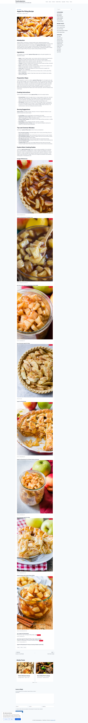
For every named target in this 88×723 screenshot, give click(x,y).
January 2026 (59, 39)
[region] (12, 716)
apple (18, 647)
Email (30, 706)
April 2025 (59, 51)
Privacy (67, 1)
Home (47, 1)
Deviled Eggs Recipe (60, 32)
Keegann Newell (21, 677)
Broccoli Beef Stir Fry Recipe (43, 675)
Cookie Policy (58, 1)
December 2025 (60, 40)
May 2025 (59, 50)
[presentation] (25, 668)
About (50, 1)
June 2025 (59, 49)
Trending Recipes (60, 21)
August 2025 (59, 46)
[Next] (51, 672)
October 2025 (59, 43)
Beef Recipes (59, 14)
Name (17, 706)
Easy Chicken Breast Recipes (62, 30)
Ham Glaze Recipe (50, 653)
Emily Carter (20, 13)
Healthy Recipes (60, 18)
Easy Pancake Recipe (61, 25)
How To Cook (59, 19)
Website (44, 706)
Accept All (17, 719)
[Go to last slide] (18, 672)
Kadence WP (53, 720)
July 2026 (59, 36)
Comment (18, 692)
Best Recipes (19, 9)
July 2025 (59, 47)
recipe (25, 647)
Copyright (63, 1)
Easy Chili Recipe (60, 28)
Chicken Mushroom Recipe (24, 675)
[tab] (34, 682)
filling (22, 647)
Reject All (12, 719)
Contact (53, 1)
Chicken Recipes (60, 16)
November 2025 (60, 42)
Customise (6, 719)
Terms (71, 1)
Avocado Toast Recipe (20, 653)
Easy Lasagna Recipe (61, 27)
